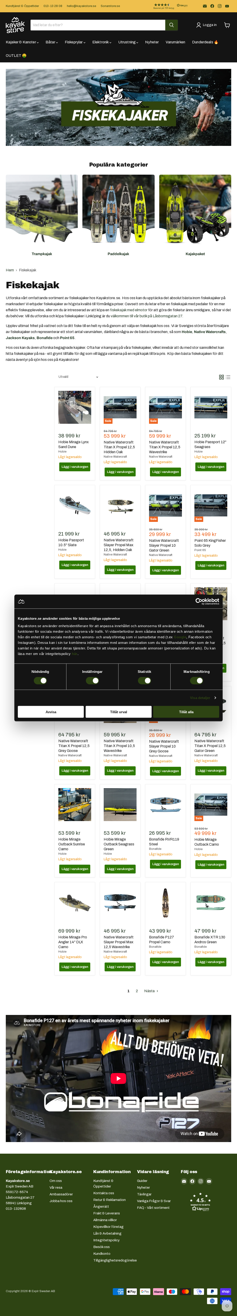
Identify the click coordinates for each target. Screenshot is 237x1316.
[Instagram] (219, 6)
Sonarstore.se (110, 6)
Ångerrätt (101, 1206)
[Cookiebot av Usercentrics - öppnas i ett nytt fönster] (199, 601)
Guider (142, 1181)
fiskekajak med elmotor (128, 310)
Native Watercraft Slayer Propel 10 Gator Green (164, 545)
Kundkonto (101, 1253)
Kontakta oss (103, 1193)
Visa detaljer (200, 698)
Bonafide (155, 849)
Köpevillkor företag (108, 1227)
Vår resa (56, 1187)
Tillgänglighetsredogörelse (115, 1260)
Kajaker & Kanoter (21, 42)
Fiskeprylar (74, 42)
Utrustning (127, 42)
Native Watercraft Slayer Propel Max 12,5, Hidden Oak (119, 545)
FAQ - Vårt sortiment (153, 1208)
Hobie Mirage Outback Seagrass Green (119, 844)
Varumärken (175, 42)
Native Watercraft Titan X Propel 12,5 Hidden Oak (119, 447)
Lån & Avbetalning (107, 1233)
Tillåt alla (186, 712)
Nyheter (152, 42)
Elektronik (100, 42)
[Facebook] (212, 6)
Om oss (56, 1181)
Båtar (51, 42)
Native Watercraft (115, 456)
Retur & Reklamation (109, 1200)
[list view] (228, 377)
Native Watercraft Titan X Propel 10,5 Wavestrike (119, 746)
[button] (167, 6)
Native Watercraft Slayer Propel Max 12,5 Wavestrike (119, 942)
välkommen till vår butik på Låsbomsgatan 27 (146, 316)
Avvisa (51, 712)
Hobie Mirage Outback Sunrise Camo (71, 844)
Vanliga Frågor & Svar (154, 1201)
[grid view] (221, 377)
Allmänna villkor (105, 1220)
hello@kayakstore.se (81, 6)
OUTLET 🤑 (16, 56)
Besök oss (101, 1247)
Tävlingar (144, 1194)
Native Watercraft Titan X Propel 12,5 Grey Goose (74, 746)
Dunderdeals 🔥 (205, 42)
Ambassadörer (61, 1194)
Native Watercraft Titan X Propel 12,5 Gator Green (210, 746)
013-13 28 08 (53, 6)
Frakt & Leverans (106, 1213)
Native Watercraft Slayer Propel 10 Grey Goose (164, 746)
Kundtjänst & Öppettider (22, 6)
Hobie (62, 451)
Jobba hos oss (61, 1201)
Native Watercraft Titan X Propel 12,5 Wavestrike (164, 447)
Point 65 (200, 550)
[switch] (92, 680)
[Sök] (171, 25)
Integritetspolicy (106, 1240)
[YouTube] (227, 6)
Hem (10, 270)
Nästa (149, 991)
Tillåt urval (118, 712)
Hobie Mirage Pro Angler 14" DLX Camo (72, 942)
